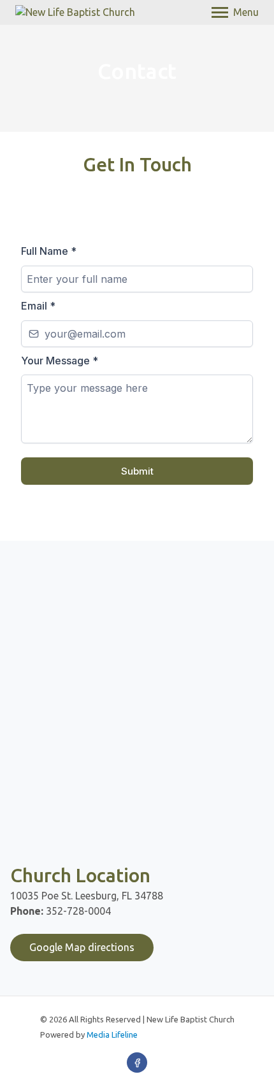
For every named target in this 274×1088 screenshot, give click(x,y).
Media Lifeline (112, 1034)
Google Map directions (81, 947)
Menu (246, 12)
